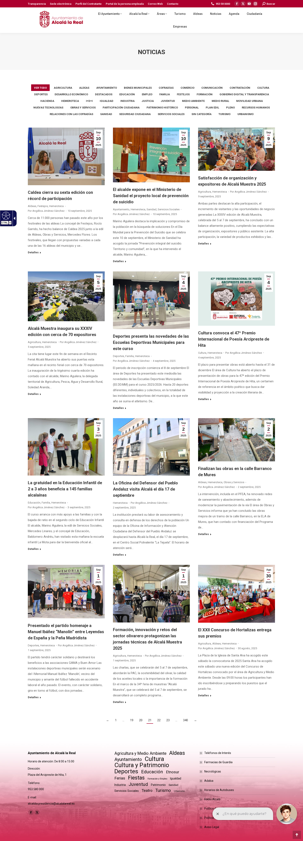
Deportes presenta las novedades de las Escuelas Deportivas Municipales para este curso (151, 342)
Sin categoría (201, 114)
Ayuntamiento (106, 87)
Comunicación (212, 87)
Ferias (119, 778)
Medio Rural (220, 100)
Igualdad (106, 100)
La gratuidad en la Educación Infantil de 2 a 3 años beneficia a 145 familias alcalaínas (65, 489)
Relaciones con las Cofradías (71, 114)
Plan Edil (212, 107)
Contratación (240, 87)
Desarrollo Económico (71, 94)
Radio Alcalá (212, 799)
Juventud (168, 100)
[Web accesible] (5, 215)
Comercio (187, 87)
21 (150, 720)
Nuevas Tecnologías (48, 107)
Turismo (224, 114)
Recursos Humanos (256, 107)
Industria (127, 100)
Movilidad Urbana (249, 100)
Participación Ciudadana (121, 107)
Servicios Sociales (171, 114)
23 (168, 720)
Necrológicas (212, 771)
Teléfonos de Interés (217, 753)
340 (185, 720)
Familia (164, 94)
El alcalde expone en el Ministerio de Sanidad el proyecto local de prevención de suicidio (151, 195)
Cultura (263, 87)
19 (131, 720)
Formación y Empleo (157, 778)
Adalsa (208, 780)
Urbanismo (245, 114)
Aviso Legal (211, 827)
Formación (205, 94)
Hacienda (47, 100)
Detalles (33, 252)
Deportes (41, 94)
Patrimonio (158, 784)
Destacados (103, 94)
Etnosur (172, 772)
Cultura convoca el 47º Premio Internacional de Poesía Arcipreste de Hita (233, 339)
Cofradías (166, 87)
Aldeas (84, 87)
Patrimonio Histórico (162, 107)
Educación (127, 94)
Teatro (147, 790)
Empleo (147, 94)
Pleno (230, 107)
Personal (192, 107)
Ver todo (40, 87)
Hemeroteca (70, 100)
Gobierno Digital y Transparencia (244, 94)
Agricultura (63, 87)
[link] (57, 20)
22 (159, 720)
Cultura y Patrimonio (141, 765)
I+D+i (89, 100)
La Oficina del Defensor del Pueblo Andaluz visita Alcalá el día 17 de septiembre (145, 489)
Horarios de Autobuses (219, 790)
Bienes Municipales (138, 87)
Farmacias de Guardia (218, 762)
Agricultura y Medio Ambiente (140, 753)
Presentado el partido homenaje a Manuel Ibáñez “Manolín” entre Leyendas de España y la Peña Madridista (66, 631)
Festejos (183, 94)
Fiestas (136, 777)
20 (140, 720)
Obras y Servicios (83, 107)
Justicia (148, 100)
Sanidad (106, 114)
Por (46, 210)
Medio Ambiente (193, 100)
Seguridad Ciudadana (135, 114)
